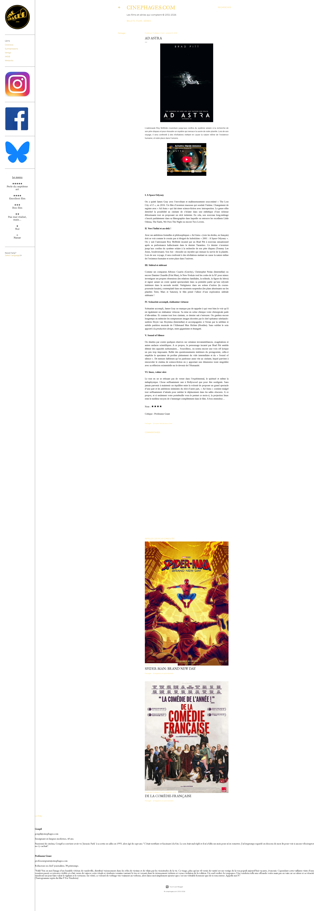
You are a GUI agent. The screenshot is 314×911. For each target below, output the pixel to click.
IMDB (7, 57)
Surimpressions (11, 49)
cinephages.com (151, 7)
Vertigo (8, 53)
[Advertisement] (187, 514)
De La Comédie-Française (168, 796)
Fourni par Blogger (176, 887)
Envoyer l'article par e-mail (162, 423)
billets (131, 21)
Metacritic (9, 60)
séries (147, 21)
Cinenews (9, 45)
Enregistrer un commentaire (163, 673)
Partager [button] (121, 33)
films (139, 21)
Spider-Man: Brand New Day (170, 668)
